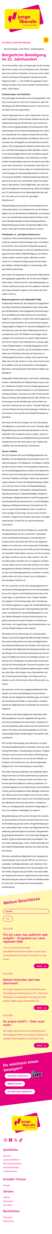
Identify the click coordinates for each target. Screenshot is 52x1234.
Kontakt (6, 1185)
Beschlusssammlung (12, 1164)
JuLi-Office (7, 1205)
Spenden (7, 1156)
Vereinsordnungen (11, 1167)
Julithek (6, 1197)
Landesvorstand (10, 1171)
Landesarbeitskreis (11, 1160)
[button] (46, 40)
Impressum (8, 1217)
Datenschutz (8, 1221)
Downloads (8, 1201)
